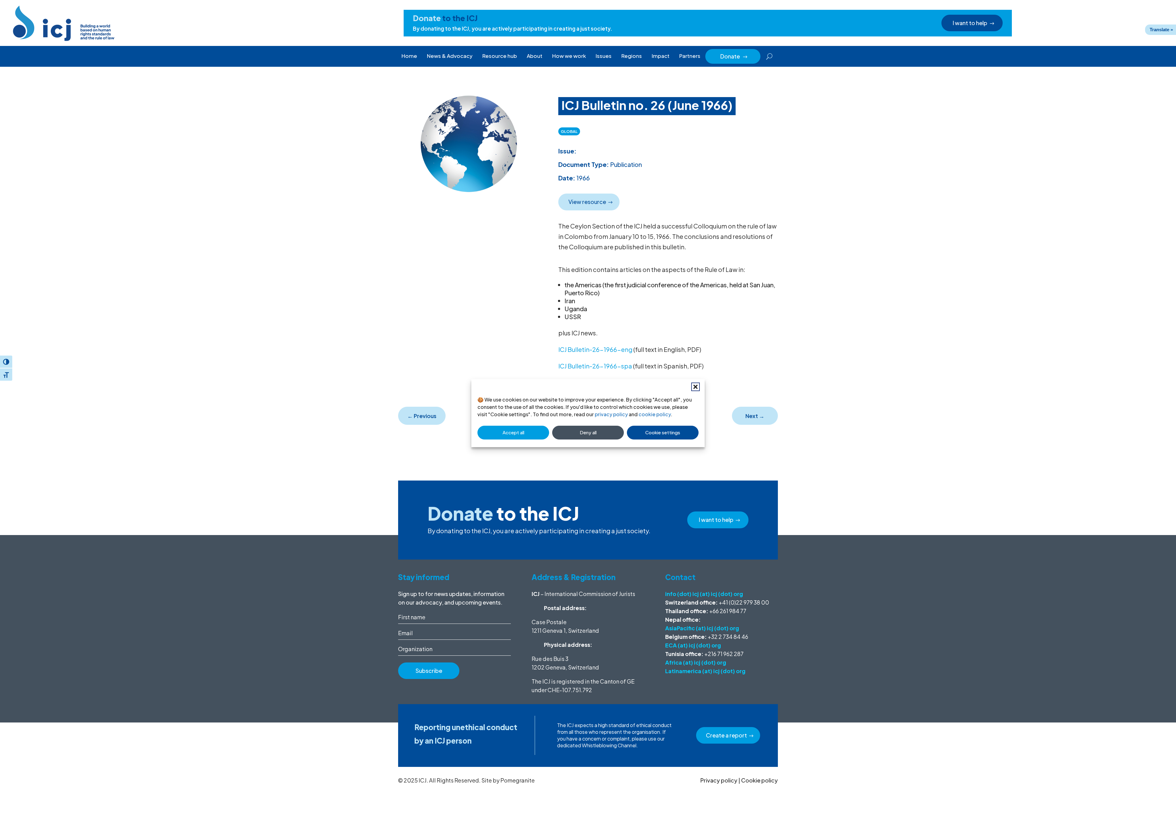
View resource (587, 201)
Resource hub (499, 55)
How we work (569, 55)
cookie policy (655, 414)
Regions (631, 55)
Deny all (588, 432)
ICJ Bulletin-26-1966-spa (595, 366)
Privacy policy (718, 780)
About (534, 55)
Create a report (726, 735)
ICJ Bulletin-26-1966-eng (595, 349)
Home (409, 55)
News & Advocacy (450, 55)
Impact (660, 55)
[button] (695, 387)
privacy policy (611, 414)
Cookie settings (662, 432)
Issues (604, 55)
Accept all (513, 432)
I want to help (970, 22)
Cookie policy (759, 780)
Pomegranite (517, 780)
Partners (689, 55)
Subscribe (429, 670)
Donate (734, 56)
